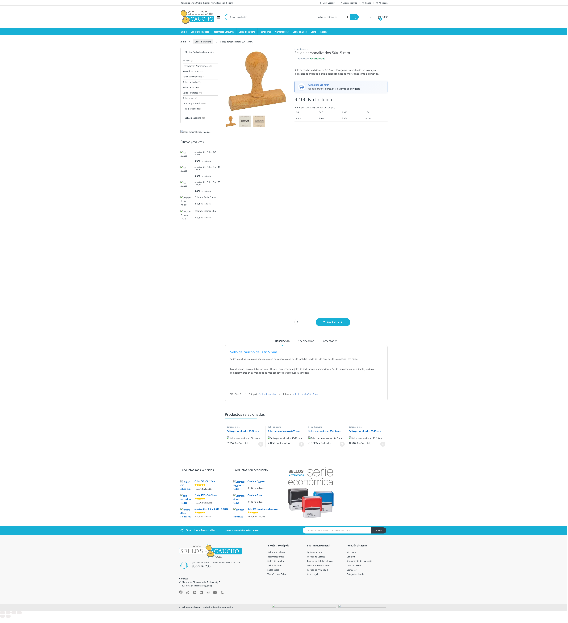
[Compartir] (13, 612)
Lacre (313, 31)
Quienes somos (314, 552)
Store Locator (328, 2)
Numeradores (281, 31)
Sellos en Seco (300, 31)
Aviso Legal (312, 574)
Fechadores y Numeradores (197, 66)
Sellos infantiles (192, 92)
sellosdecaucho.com (191, 607)
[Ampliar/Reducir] (2, 612)
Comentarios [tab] (329, 341)
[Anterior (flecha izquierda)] (2, 616)
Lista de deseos (354, 565)
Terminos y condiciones (318, 565)
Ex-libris (188, 60)
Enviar (379, 530)
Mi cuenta (383, 2)
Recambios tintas (193, 71)
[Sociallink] (181, 592)
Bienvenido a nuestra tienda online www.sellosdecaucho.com (206, 2)
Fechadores (265, 31)
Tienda (368, 2)
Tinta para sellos (192, 108)
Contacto (351, 556)
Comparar (351, 569)
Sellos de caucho (203, 41)
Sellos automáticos (200, 31)
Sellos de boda (192, 82)
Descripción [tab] (282, 341)
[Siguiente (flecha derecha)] (8, 616)
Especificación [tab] (305, 341)
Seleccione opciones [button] (258, 444)
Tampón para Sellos (194, 103)
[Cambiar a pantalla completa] (8, 612)
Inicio (184, 31)
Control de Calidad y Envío (320, 561)
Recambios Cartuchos (223, 31)
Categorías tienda (355, 574)
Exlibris (323, 31)
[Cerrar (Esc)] (19, 612)
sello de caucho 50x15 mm (305, 394)
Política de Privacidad (317, 569)
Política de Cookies (316, 556)
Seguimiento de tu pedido (359, 561)
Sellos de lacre (191, 87)
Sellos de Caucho (247, 31)
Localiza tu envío (350, 2)
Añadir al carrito (335, 322)
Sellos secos (190, 98)
